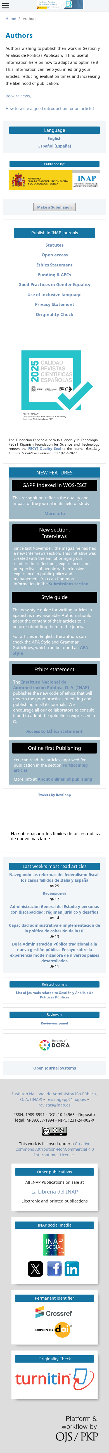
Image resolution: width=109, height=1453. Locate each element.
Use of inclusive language (54, 295)
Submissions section (68, 583)
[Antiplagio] (55, 1379)
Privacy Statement (54, 304)
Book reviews (18, 96)
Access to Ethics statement (54, 731)
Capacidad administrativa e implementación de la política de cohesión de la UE (54, 928)
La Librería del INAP (54, 1191)
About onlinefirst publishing (65, 779)
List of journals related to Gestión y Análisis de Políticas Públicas (54, 994)
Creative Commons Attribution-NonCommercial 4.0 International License (54, 1149)
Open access (55, 255)
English (54, 138)
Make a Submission (54, 207)
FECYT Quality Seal (44, 448)
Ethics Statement (54, 265)
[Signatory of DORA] (55, 1051)
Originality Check (54, 314)
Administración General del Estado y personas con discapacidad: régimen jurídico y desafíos (54, 909)
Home (11, 18)
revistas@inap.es (54, 1105)
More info (54, 513)
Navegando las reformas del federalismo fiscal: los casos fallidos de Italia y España (54, 877)
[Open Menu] (5, 5)
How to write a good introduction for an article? (50, 108)
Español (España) (54, 146)
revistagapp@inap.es (66, 1099)
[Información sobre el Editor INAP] (54, 188)
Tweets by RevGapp (54, 794)
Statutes (54, 245)
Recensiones (55, 893)
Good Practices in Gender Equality (54, 284)
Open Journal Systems (54, 1068)
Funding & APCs (54, 275)
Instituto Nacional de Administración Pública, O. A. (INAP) (51, 685)
